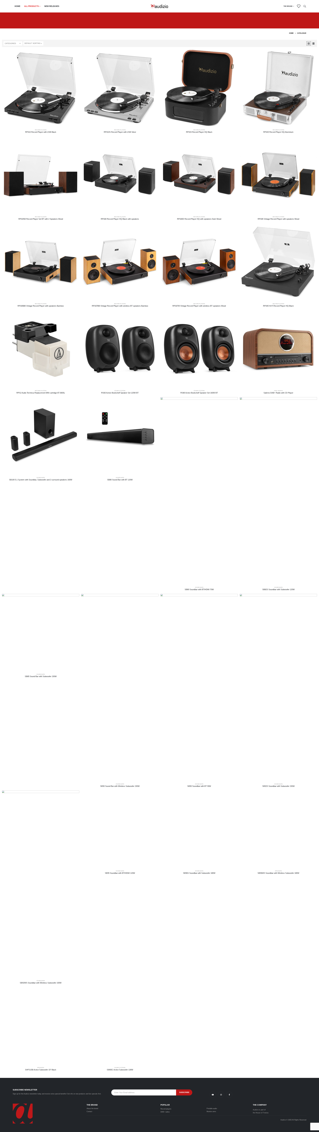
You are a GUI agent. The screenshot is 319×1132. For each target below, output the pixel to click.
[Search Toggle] (304, 6)
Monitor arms (211, 1111)
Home (17, 6)
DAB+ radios (165, 1112)
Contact (89, 1111)
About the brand (92, 1108)
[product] (40, 88)
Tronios (266, 1113)
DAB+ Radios (278, 390)
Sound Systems (119, 390)
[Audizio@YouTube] (214, 1095)
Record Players (40, 130)
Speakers (278, 871)
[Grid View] (309, 43)
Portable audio (212, 1108)
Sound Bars (41, 477)
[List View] (313, 43)
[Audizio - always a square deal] (159, 6)
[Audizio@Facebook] (229, 1095)
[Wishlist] (298, 6)
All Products (31, 6)
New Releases (51, 6)
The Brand (287, 6)
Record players (165, 1109)
